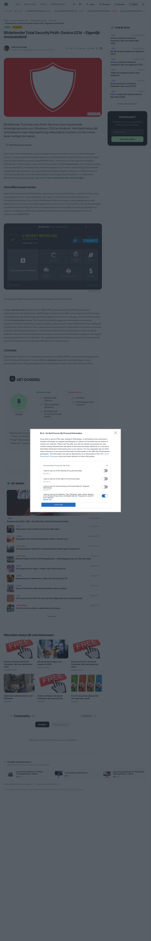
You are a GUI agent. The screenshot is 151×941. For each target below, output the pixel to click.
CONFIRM (58, 505)
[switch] (105, 470)
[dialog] (75, 470)
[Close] (116, 433)
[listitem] (75, 465)
